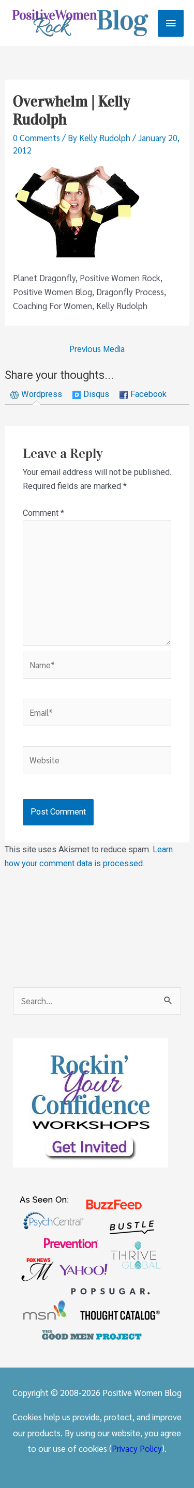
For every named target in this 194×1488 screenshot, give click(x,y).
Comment (43, 513)
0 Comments (36, 137)
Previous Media (97, 348)
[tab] (36, 395)
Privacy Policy (137, 1448)
